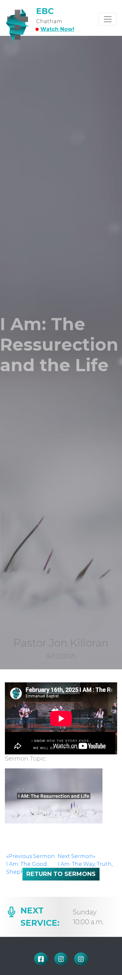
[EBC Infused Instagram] (61, 959)
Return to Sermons (61, 874)
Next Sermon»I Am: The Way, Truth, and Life (85, 864)
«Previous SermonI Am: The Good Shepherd (30, 864)
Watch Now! (57, 29)
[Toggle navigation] (108, 19)
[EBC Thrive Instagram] (81, 959)
